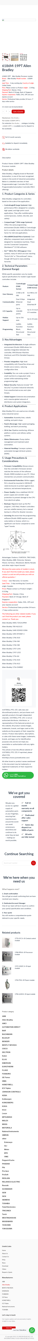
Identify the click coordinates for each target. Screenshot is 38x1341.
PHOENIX (6, 1164)
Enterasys (8, 1142)
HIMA (4, 1081)
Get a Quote (18, 111)
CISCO (4, 1049)
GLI (5, 1146)
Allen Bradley (15, 118)
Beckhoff (5, 1038)
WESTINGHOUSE (9, 1218)
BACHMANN (7, 1034)
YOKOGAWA (7, 1229)
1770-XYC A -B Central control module (25, 939)
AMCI (4, 1023)
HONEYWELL (7, 1085)
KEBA (4, 1095)
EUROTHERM (7, 1067)
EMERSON (6, 1063)
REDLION (6, 1178)
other (4, 1139)
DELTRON (6, 1052)
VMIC (6, 1157)
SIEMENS (6, 1200)
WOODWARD (7, 1221)
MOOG (4, 1124)
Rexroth (5, 1185)
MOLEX (5, 1121)
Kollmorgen (7, 1099)
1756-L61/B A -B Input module (25, 994)
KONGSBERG (7, 1103)
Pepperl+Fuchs (8, 1160)
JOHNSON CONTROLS (11, 1092)
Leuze (4, 1113)
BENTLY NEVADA (9, 1045)
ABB (4, 1016)
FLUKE (5, 1070)
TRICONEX (6, 1211)
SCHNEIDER (7, 1189)
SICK (4, 1196)
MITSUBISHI (7, 1117)
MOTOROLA (7, 1128)
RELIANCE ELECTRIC (11, 1182)
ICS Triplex (6, 1088)
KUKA (4, 1106)
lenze (4, 1110)
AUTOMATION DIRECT (11, 1027)
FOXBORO (6, 1074)
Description (6, 158)
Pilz (3, 1167)
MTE (6, 1153)
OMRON (5, 1135)
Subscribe (9, 1328)
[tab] (19, 156)
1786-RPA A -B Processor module (24, 953)
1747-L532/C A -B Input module (23, 967)
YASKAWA (6, 1225)
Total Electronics (9, 1207)
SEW (4, 1193)
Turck (4, 1214)
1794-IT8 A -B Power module (25, 980)
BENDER (6, 1041)
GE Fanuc (6, 1077)
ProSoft (5, 1175)
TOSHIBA (6, 1203)
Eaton (4, 1056)
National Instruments (10, 1131)
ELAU (4, 1059)
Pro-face (5, 1171)
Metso (6, 1149)
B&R (4, 1031)
